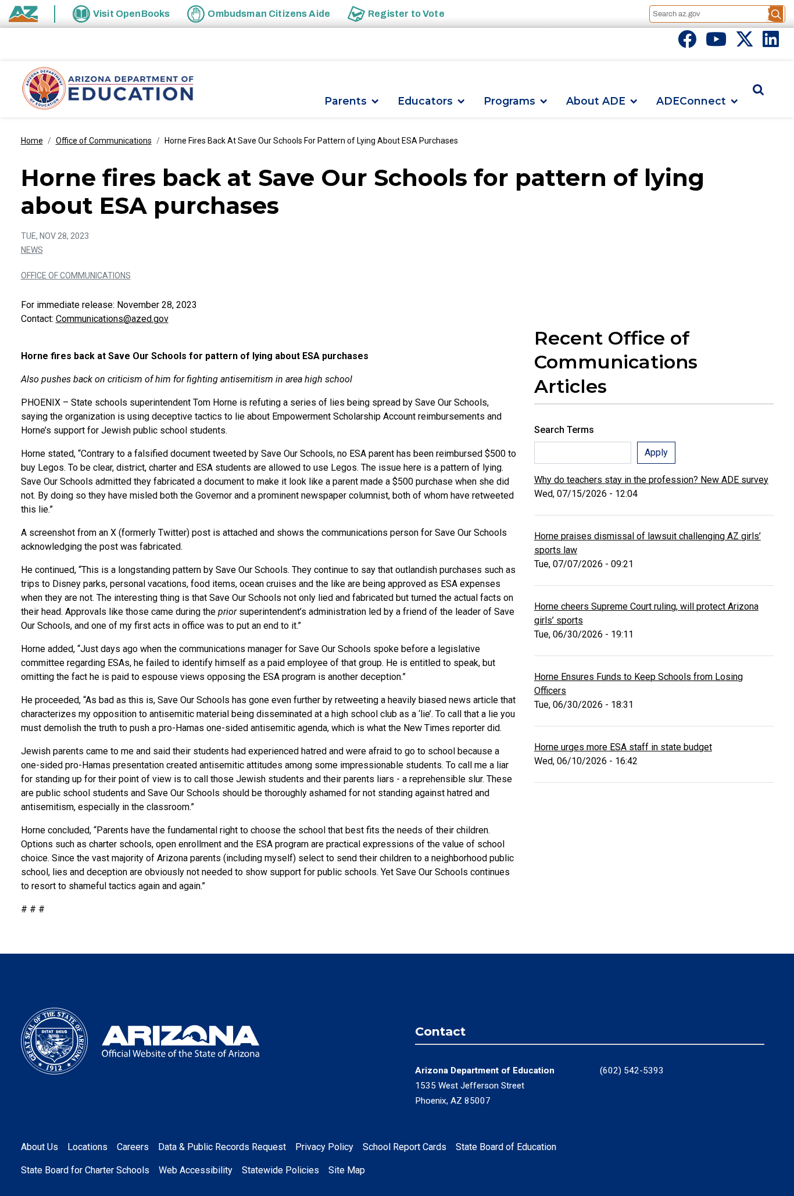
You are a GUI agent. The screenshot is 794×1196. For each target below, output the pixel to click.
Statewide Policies (280, 1170)
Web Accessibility (196, 1170)
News (32, 250)
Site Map (346, 1170)
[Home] (108, 89)
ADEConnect (691, 101)
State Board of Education (506, 1146)
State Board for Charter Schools (85, 1170)
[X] (744, 42)
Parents (345, 101)
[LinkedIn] (771, 42)
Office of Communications (104, 140)
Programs (509, 101)
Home (32, 140)
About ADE (595, 101)
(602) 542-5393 (632, 1070)
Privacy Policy (324, 1146)
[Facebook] (687, 42)
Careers (133, 1146)
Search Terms (564, 429)
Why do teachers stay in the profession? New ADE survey (651, 479)
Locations (87, 1146)
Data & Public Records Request (222, 1146)
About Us (39, 1146)
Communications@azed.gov (112, 318)
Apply (656, 452)
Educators (425, 101)
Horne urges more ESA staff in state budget (623, 747)
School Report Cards (404, 1146)
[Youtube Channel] (716, 42)
